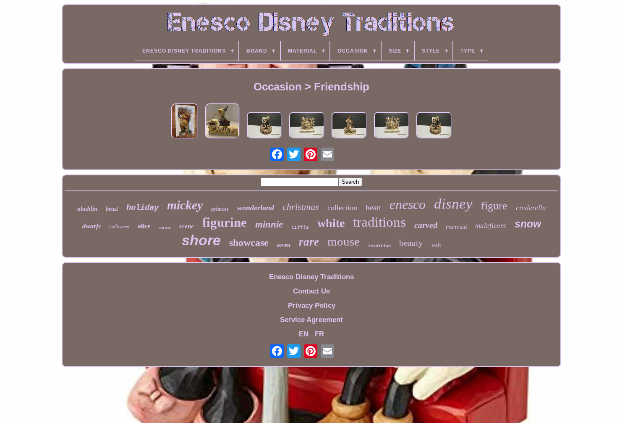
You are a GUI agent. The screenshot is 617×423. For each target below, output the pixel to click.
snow (528, 224)
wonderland (255, 208)
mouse (343, 241)
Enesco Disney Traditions (311, 277)
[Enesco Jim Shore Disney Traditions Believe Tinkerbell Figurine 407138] (222, 122)
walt (436, 245)
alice (144, 226)
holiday (142, 207)
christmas (300, 206)
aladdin (87, 208)
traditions (379, 222)
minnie (269, 224)
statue (165, 227)
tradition (379, 246)
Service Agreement (311, 320)
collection (342, 208)
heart (373, 207)
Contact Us (311, 291)
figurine (224, 222)
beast (112, 209)
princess (220, 208)
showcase (249, 242)
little (300, 227)
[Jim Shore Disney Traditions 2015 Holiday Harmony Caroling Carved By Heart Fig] (264, 126)
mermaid (456, 227)
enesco (408, 204)
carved (425, 225)
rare (309, 241)
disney (453, 204)
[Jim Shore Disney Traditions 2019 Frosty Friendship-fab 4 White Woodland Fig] (307, 126)
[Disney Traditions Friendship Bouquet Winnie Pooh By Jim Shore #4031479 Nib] (185, 122)
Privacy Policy (311, 305)
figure (494, 206)
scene (186, 226)
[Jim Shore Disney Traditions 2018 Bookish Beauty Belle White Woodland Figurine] (349, 126)
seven (283, 245)
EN (303, 334)
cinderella (531, 208)
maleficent (490, 226)
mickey (185, 205)
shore (201, 240)
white (331, 223)
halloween (119, 227)
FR (319, 334)
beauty (411, 243)
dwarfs (91, 226)
